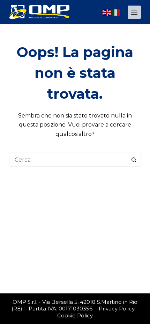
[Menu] (134, 12)
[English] (107, 12)
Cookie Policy (75, 315)
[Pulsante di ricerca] (134, 160)
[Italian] (116, 12)
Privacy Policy (117, 308)
